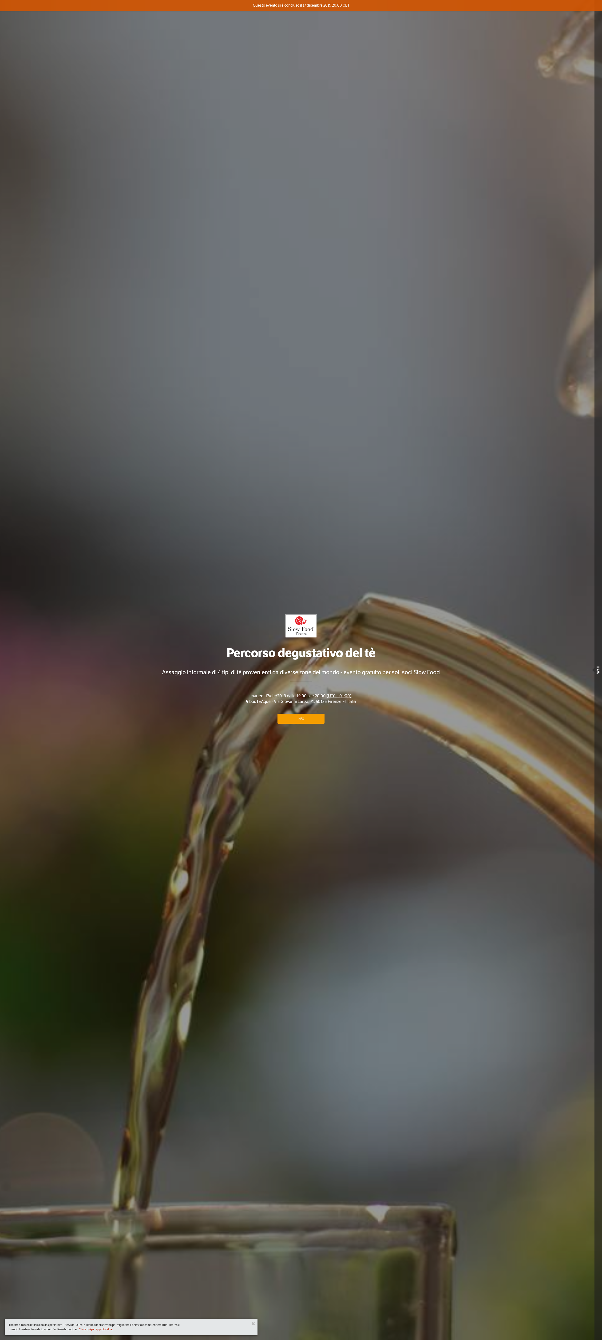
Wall (598, 670)
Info (301, 718)
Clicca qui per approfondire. (96, 1329)
